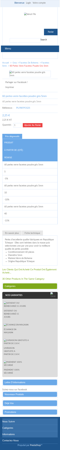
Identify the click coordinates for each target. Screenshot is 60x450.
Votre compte (39, 3)
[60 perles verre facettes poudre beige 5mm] (45, 63)
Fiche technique (32, 233)
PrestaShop (35, 445)
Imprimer (9, 87)
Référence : (7, 108)
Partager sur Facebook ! (16, 82)
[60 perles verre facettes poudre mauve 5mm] (54, 63)
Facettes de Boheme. (29, 63)
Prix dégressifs (12, 136)
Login (28, 3)
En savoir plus (12, 233)
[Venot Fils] (30, 14)
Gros (15, 63)
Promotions (10, 412)
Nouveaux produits (14, 394)
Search (43, 40)
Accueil (6, 63)
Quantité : (7, 125)
